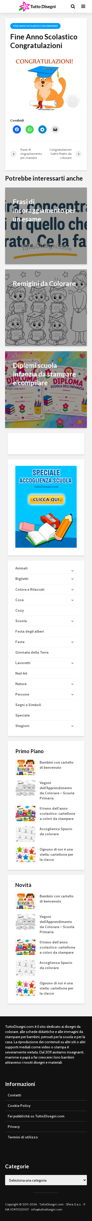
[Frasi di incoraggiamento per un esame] (46, 225)
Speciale (22, 715)
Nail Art (21, 673)
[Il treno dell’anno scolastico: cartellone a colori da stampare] (25, 813)
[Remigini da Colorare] (46, 307)
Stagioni (22, 725)
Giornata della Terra (32, 652)
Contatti (14, 1095)
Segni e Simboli (28, 704)
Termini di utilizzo (23, 1137)
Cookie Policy (19, 1105)
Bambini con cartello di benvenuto (57, 765)
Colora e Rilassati (29, 589)
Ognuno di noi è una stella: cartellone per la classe (56, 854)
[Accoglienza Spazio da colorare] (25, 833)
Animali (21, 568)
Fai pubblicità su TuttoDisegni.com (36, 1116)
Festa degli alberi (29, 631)
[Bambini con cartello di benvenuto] (25, 767)
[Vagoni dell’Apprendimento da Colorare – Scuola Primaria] (25, 787)
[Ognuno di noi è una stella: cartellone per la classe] (25, 854)
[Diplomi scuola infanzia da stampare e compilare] (46, 389)
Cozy (19, 610)
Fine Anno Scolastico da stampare (35, 26)
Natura (21, 683)
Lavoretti (22, 663)
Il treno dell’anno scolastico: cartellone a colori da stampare (57, 813)
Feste (20, 642)
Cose (19, 600)
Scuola (21, 621)
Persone (22, 694)
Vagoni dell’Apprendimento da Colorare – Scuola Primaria (57, 790)
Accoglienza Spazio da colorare (56, 831)
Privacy (14, 1126)
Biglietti (21, 578)
